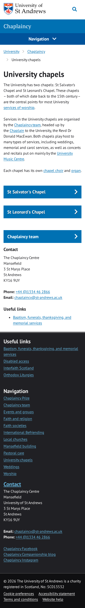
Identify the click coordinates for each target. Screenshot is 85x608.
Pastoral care (14, 453)
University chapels (18, 459)
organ (76, 170)
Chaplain (17, 130)
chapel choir (53, 170)
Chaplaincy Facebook (21, 548)
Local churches (15, 439)
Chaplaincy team (27, 124)
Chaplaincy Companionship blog (30, 554)
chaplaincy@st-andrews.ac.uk (38, 297)
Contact (12, 484)
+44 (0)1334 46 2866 (33, 291)
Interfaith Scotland (19, 368)
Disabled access (16, 361)
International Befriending (24, 432)
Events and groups (19, 411)
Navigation (39, 39)
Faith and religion (18, 418)
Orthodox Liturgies (19, 374)
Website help (52, 599)
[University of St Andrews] (25, 9)
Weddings (11, 466)
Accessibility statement (56, 593)
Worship (10, 473)
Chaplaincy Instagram (21, 560)
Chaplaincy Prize (17, 398)
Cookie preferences (19, 593)
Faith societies (15, 425)
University (11, 51)
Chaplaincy (17, 26)
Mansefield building (20, 446)
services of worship (19, 107)
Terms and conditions (21, 599)
